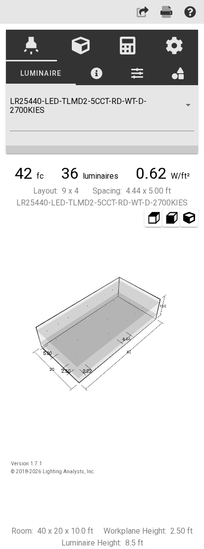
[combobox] (102, 114)
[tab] (31, 45)
